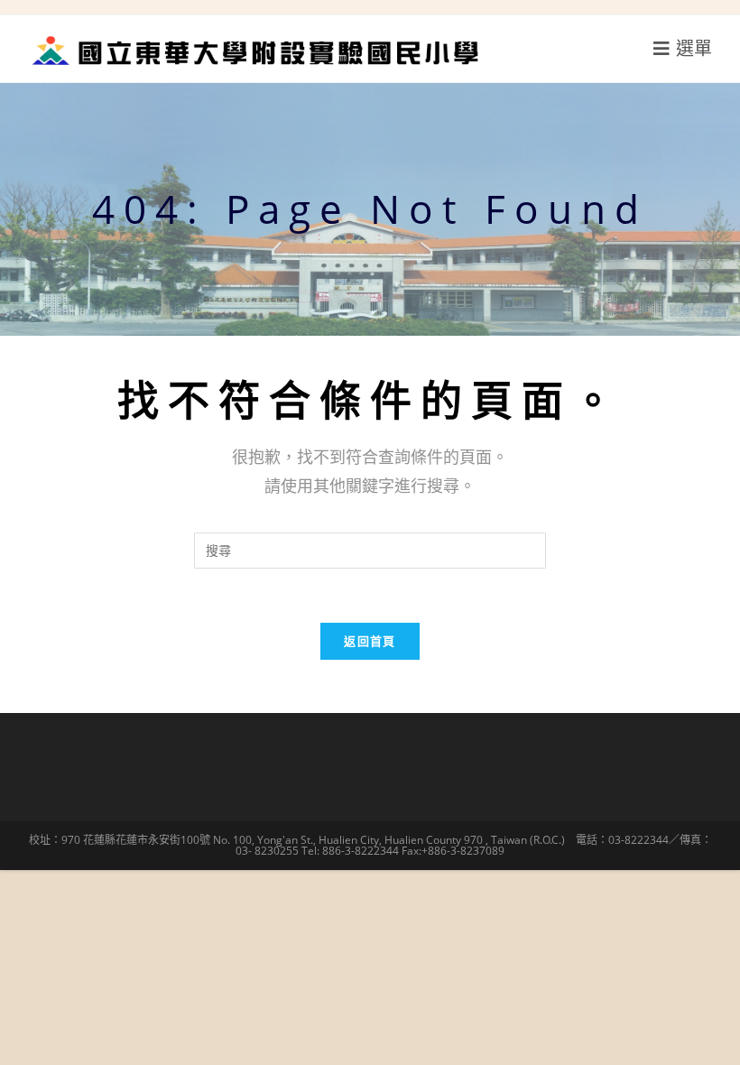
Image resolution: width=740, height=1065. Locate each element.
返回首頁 (369, 641)
